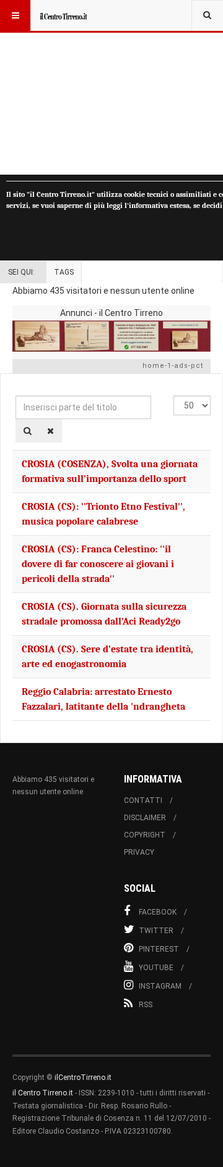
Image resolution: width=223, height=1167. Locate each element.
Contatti (143, 800)
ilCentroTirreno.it (83, 1077)
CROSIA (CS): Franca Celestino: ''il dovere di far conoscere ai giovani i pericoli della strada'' (98, 564)
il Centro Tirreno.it (42, 1093)
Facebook (158, 912)
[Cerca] (27, 430)
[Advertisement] (111, 87)
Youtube (156, 967)
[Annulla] (50, 430)
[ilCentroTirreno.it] (63, 15)
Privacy (139, 852)
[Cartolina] (111, 336)
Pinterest (159, 949)
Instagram (160, 986)
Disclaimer (145, 817)
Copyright (144, 835)
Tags (64, 272)
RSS (145, 1004)
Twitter (156, 930)
